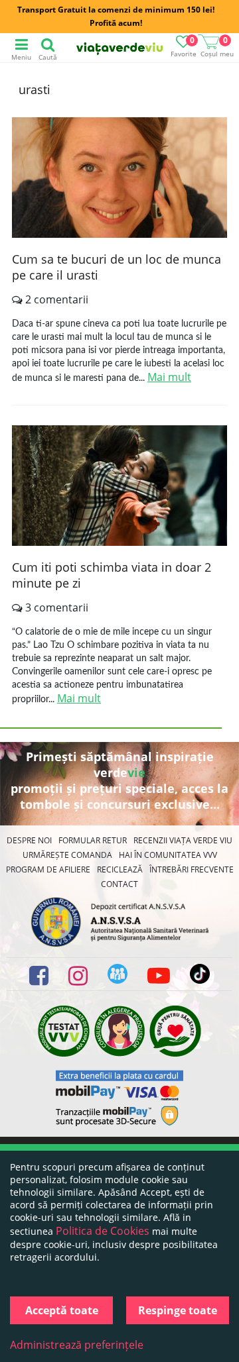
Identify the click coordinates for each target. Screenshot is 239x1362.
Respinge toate (177, 1310)
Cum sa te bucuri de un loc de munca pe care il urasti (116, 267)
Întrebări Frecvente (191, 869)
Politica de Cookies (102, 1231)
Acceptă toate (61, 1310)
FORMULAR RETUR (92, 840)
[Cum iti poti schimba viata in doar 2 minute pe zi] (119, 487)
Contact (119, 884)
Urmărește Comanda (67, 855)
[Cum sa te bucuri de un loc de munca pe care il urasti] (119, 179)
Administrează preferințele (76, 1344)
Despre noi (29, 840)
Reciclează (120, 869)
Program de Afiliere (48, 869)
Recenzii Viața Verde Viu (182, 840)
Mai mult (169, 377)
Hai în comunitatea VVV (168, 855)
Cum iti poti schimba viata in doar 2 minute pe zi (111, 575)
